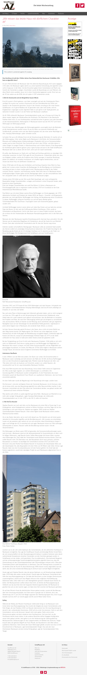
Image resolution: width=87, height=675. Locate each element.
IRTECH (63, 667)
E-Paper (14, 13)
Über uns (37, 648)
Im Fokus (5, 13)
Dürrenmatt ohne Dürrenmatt (69, 657)
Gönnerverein (38, 656)
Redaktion (37, 649)
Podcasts (61, 13)
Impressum (37, 658)
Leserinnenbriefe (33, 13)
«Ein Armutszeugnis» (67, 652)
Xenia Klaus (12, 25)
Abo (43, 13)
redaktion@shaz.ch (14, 659)
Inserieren (51, 13)
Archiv (22, 13)
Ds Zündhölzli (65, 655)
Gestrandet (65, 648)
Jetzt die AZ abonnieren (41, 651)
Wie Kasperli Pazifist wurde (69, 650)
